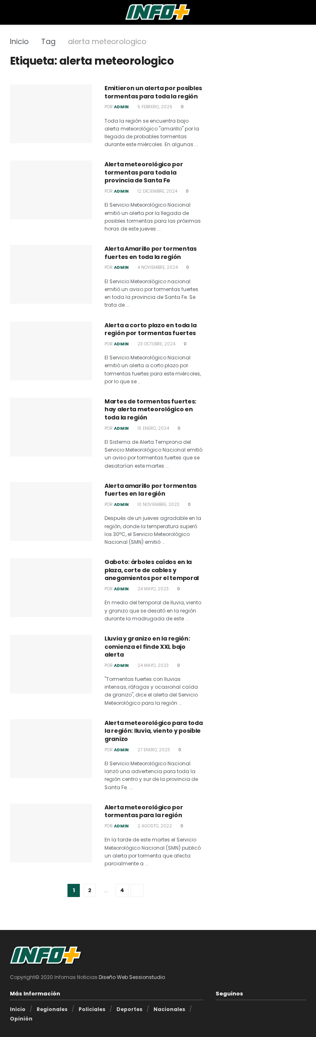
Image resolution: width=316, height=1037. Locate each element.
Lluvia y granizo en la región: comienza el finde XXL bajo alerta (147, 646)
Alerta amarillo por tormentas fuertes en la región (151, 490)
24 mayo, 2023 (152, 589)
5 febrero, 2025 (154, 107)
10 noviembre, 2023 (157, 504)
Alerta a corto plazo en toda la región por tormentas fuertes (150, 329)
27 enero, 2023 (153, 750)
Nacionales (169, 1009)
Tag (48, 41)
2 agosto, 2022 (154, 826)
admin (121, 107)
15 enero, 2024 (152, 428)
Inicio (19, 41)
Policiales (92, 1009)
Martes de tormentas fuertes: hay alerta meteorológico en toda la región (150, 409)
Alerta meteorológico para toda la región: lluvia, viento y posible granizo (154, 731)
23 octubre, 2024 (155, 344)
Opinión (21, 1018)
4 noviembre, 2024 (157, 267)
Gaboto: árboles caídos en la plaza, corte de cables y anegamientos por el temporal (152, 570)
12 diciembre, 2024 (156, 191)
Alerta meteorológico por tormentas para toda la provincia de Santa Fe (144, 172)
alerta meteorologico (107, 41)
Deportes (129, 1009)
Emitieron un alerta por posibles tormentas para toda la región (153, 92)
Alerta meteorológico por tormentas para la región (144, 811)
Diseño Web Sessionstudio (132, 977)
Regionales (52, 1009)
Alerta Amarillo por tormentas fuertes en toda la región (151, 253)
